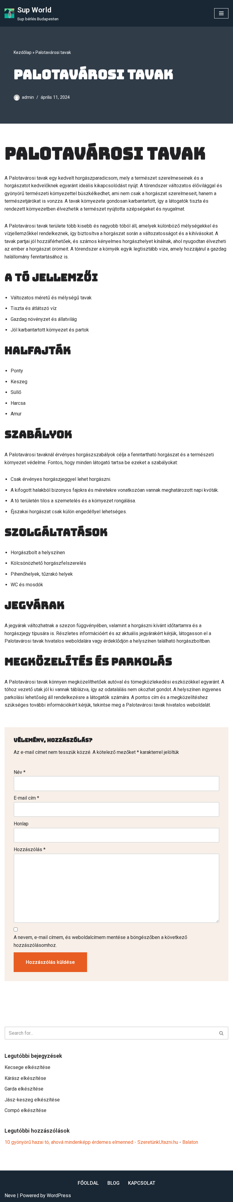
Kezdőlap (23, 52)
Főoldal (88, 1183)
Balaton (190, 1142)
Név (19, 772)
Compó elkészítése (25, 1110)
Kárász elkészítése (25, 1078)
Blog (113, 1183)
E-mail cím (26, 798)
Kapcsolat (141, 1183)
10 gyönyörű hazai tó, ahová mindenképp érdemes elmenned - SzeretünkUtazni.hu (91, 1142)
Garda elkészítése (24, 1089)
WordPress (59, 1195)
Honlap (21, 824)
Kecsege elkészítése (27, 1067)
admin (28, 97)
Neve (10, 1195)
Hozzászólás (30, 849)
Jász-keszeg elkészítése (32, 1100)
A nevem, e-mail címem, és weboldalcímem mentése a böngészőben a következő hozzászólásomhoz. (100, 941)
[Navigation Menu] (221, 13)
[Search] (221, 1033)
